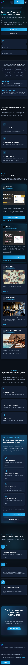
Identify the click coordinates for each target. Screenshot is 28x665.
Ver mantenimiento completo (13, 514)
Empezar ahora (14, 628)
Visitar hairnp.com (13, 257)
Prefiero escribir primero (14, 632)
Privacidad (7, 659)
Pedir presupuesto (14, 519)
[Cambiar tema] (11, 2)
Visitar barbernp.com (13, 217)
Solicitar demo (14, 33)
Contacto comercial (7, 220)
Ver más (4, 291)
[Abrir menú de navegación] (25, 2)
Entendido (5, 662)
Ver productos (13, 29)
